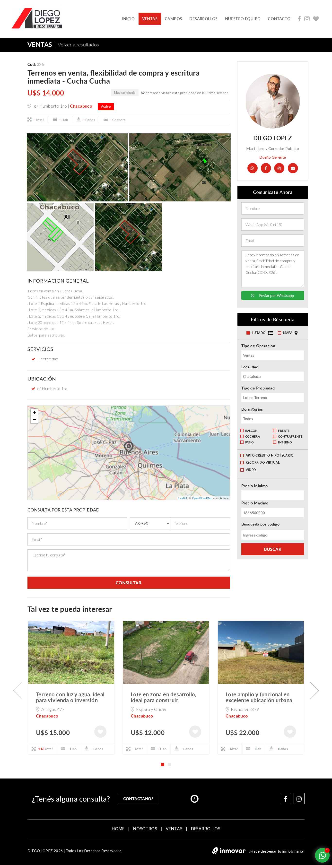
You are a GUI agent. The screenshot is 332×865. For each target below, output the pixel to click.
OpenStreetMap (202, 498)
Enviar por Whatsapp (276, 295)
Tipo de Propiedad (258, 388)
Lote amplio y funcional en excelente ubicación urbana (259, 697)
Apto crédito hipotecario (270, 455)
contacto (279, 18)
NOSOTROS (145, 828)
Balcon (251, 431)
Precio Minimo (254, 485)
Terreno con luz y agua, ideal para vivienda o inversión (70, 697)
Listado (259, 332)
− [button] (34, 419)
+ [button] (34, 412)
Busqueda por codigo (260, 524)
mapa (288, 332)
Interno (285, 442)
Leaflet (182, 498)
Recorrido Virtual (263, 462)
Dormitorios (252, 409)
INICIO (128, 18)
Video (251, 469)
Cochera (252, 436)
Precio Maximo (255, 503)
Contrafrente (290, 436)
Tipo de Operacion (258, 345)
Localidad (250, 367)
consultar (128, 583)
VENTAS (149, 18)
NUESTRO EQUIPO (243, 18)
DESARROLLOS (203, 18)
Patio (249, 442)
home (118, 828)
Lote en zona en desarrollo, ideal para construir (163, 697)
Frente (283, 431)
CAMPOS (173, 18)
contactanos (138, 798)
